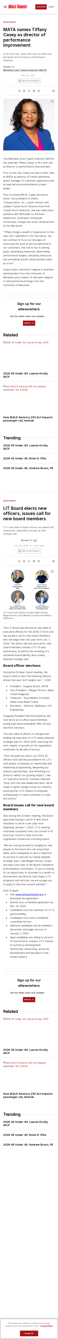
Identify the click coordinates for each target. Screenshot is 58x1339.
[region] (29, 1329)
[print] (53, 91)
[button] (5, 7)
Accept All (29, 1333)
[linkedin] (24, 91)
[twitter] (29, 91)
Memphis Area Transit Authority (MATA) (25, 70)
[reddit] (34, 91)
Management (9, 22)
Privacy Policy (47, 1326)
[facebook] (19, 91)
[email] (38, 91)
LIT (35, 540)
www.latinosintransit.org (29, 894)
